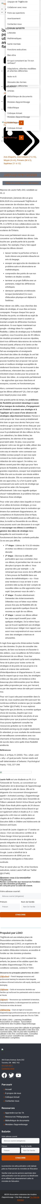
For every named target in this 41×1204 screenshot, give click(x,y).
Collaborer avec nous (17, 7)
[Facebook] (4, 1075)
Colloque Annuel (14, 128)
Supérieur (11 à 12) (12, 163)
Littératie (11, 33)
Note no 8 (11, 76)
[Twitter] (11, 1075)
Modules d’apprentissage (18, 117)
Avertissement (13, 18)
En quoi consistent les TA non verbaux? (20, 62)
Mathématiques (14, 38)
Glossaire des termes (16, 82)
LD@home (4, 990)
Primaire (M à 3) (24, 160)
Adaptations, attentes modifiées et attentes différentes (21, 70)
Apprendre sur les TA (14, 28)
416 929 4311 (7, 1066)
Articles (10, 91)
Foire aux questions (16, 13)
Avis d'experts (10, 157)
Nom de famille (27, 902)
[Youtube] (18, 1075)
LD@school (4, 976)
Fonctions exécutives (16, 49)
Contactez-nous (14, 24)
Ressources (10, 86)
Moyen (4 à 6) (10, 160)
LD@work (4, 1000)
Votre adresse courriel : (10, 891)
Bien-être (11, 55)
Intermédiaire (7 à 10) (26, 157)
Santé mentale (14, 44)
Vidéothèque (13, 108)
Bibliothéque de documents (19, 96)
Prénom (3, 902)
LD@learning (5, 1010)
